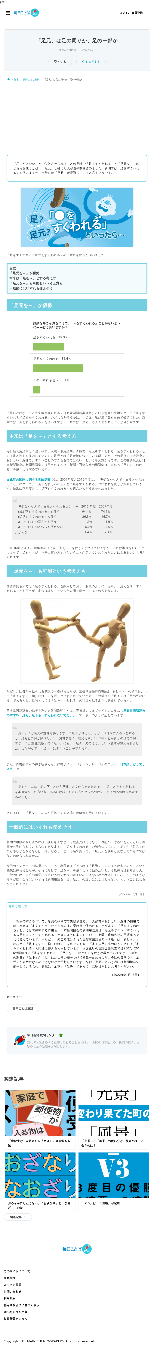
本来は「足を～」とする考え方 (32, 278)
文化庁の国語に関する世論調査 (29, 479)
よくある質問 (13, 1285)
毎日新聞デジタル (15, 1318)
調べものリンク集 (15, 1312)
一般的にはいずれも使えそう (31, 288)
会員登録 (137, 12)
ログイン (125, 12)
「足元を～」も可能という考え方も (36, 283)
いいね (61, 61)
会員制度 (10, 1278)
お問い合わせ (13, 1291)
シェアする (93, 61)
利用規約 (10, 1298)
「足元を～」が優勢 (24, 273)
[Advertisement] (77, 116)
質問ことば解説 (67, 49)
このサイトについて (17, 1271)
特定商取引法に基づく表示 (21, 1305)
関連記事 (16, 1217)
